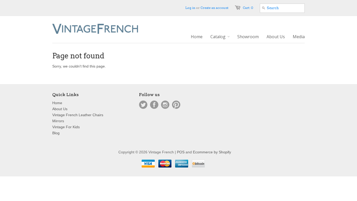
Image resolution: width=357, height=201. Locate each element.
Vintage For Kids (66, 127)
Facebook (154, 104)
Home (57, 103)
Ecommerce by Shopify (212, 152)
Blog (56, 133)
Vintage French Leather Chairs (77, 115)
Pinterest (176, 104)
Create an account (214, 8)
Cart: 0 (248, 8)
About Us (59, 109)
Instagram (165, 104)
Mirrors (58, 121)
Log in (190, 8)
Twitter (143, 104)
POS (181, 152)
